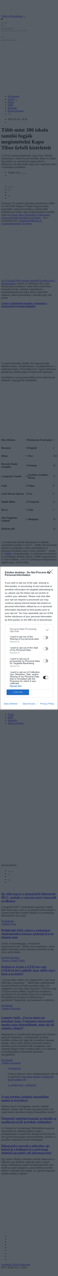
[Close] (52, 573)
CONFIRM (18, 692)
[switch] (45, 637)
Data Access (29, 703)
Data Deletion (11, 703)
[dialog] (29, 638)
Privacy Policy (47, 703)
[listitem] (29, 630)
